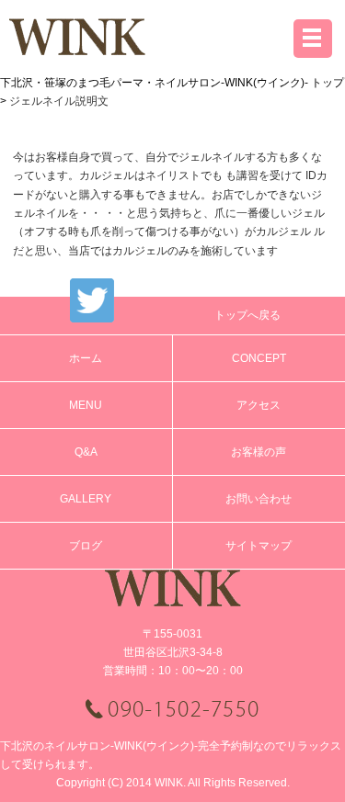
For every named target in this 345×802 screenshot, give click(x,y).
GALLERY (85, 498)
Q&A (86, 452)
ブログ (85, 545)
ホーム (85, 358)
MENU (85, 405)
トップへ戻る (247, 315)
